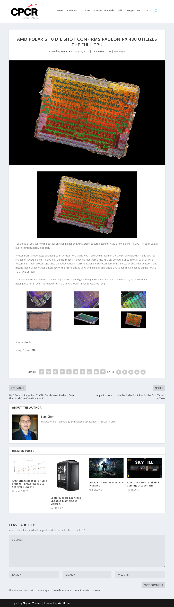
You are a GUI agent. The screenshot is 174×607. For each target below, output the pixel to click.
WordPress (64, 603)
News (59, 10)
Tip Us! (148, 10)
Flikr (34, 350)
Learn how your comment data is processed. (77, 590)
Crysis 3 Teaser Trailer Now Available (106, 484)
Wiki (120, 10)
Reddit (27, 342)
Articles (85, 10)
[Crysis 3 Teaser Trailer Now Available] (106, 468)
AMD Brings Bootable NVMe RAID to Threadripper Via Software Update (29, 484)
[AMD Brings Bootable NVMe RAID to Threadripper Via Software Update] (29, 467)
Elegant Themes (32, 603)
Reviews (72, 10)
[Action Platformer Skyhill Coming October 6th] (144, 468)
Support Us (133, 10)
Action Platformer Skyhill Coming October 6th (143, 484)
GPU (94, 51)
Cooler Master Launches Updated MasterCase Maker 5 (65, 500)
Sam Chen (66, 51)
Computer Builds (104, 10)
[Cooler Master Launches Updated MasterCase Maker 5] (67, 475)
